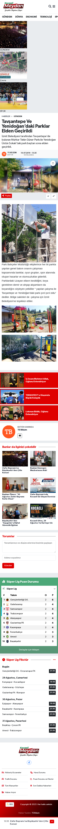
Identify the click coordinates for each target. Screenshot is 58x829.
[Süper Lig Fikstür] (54, 660)
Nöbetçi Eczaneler (13, 773)
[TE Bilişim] (8, 432)
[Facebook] (29, 762)
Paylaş (8, 196)
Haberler (6, 116)
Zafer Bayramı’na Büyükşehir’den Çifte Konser (12, 470)
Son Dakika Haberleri (42, 786)
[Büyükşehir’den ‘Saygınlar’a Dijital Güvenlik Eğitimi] (15, 511)
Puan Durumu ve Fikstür (43, 779)
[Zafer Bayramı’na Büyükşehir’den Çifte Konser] (15, 458)
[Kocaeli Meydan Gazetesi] (14, 7)
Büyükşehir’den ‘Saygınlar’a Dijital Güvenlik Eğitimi (11, 523)
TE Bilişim (22, 430)
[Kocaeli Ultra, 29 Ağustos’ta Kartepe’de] (43, 511)
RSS (11, 804)
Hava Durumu (39, 773)
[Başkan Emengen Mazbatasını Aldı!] (43, 458)
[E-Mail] (20, 435)
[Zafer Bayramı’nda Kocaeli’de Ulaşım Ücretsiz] (43, 485)
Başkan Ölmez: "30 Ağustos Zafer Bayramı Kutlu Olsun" (13, 496)
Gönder (8, 565)
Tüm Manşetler (11, 786)
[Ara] (50, 7)
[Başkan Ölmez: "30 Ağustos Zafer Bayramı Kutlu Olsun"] (15, 485)
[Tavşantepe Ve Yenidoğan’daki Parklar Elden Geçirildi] (29, 175)
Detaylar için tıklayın (29, 650)
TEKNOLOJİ (46, 17)
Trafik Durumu (11, 779)
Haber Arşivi (10, 792)
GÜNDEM (7, 17)
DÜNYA (19, 17)
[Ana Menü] (54, 7)
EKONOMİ (31, 17)
